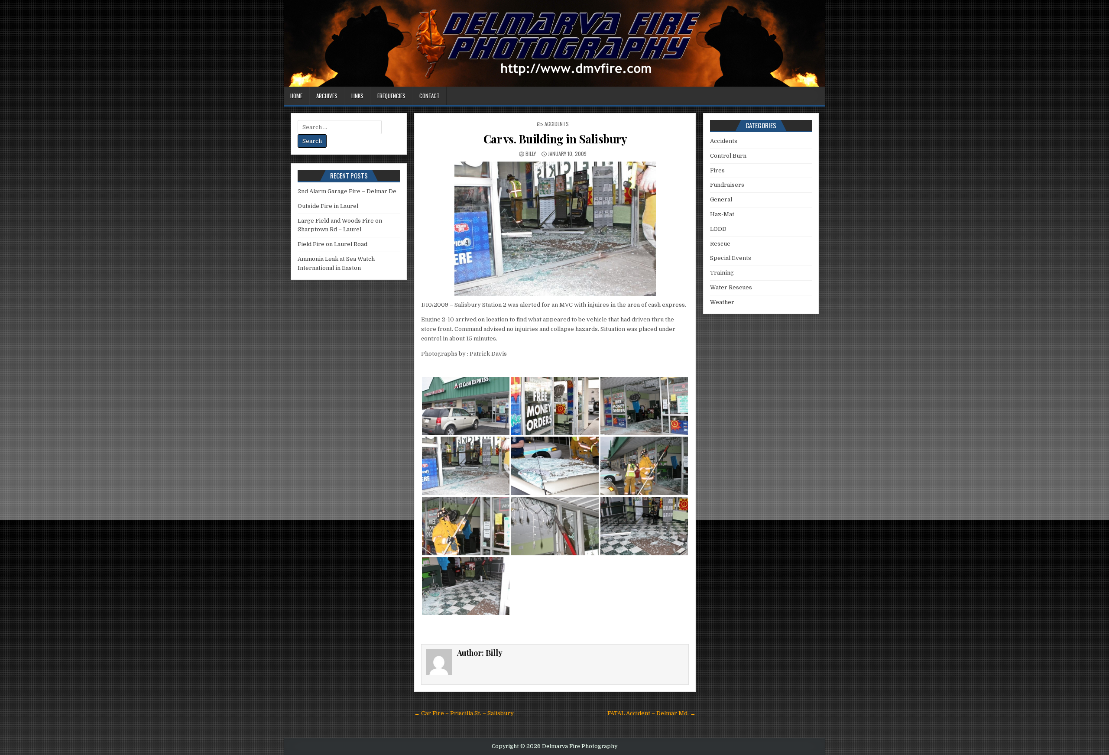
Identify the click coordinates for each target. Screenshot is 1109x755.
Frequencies (391, 95)
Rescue (720, 243)
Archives (326, 95)
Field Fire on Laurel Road (332, 244)
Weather (722, 302)
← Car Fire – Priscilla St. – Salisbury (464, 713)
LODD (718, 229)
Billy (530, 153)
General (721, 199)
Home (296, 95)
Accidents (557, 123)
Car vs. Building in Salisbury (555, 138)
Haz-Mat (722, 214)
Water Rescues (731, 287)
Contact (429, 95)
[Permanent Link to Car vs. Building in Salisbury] (555, 229)
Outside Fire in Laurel (328, 206)
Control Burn (728, 155)
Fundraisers (727, 184)
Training (722, 272)
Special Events (730, 258)
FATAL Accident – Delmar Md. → (651, 713)
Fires (717, 170)
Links (357, 95)
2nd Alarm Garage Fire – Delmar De (347, 191)
